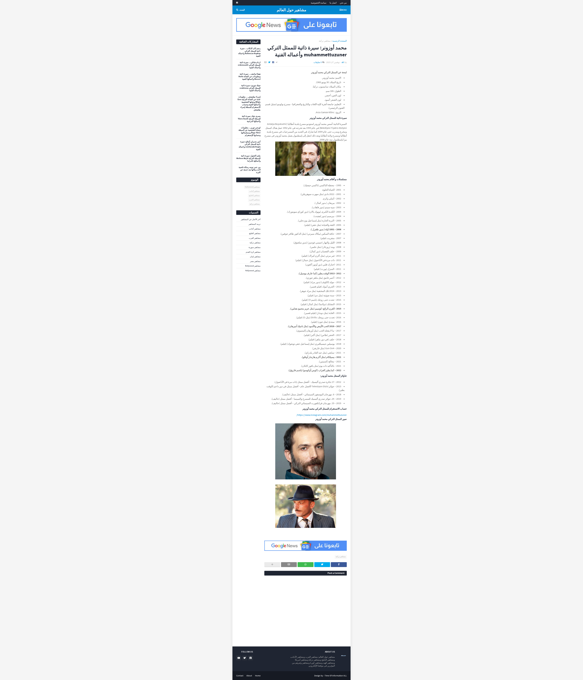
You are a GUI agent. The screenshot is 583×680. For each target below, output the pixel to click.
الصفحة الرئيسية (339, 40)
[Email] (265, 62)
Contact (239, 675)
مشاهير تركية (325, 40)
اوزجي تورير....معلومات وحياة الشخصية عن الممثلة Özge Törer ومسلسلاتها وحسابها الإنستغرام (250, 131)
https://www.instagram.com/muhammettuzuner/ (322, 414)
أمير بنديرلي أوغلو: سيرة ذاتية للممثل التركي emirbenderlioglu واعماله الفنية (250, 145)
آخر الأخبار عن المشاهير (251, 219)
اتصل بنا (333, 2)
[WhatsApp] (306, 564)
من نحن (343, 2)
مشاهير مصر (255, 261)
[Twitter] (269, 62)
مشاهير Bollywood (253, 266)
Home (258, 675)
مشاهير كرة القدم (253, 252)
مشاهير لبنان (255, 256)
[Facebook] (273, 62)
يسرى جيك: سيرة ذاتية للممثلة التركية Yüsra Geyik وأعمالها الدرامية (249, 119)
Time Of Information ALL (336, 675)
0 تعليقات (318, 62)
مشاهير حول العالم (291, 9)
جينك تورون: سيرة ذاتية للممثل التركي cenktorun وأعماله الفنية (250, 88)
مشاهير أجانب (254, 191)
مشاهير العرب (254, 199)
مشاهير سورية (255, 247)
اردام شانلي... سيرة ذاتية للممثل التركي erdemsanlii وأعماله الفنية (249, 65)
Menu (344, 10)
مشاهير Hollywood (252, 187)
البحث (242, 10)
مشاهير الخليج (254, 195)
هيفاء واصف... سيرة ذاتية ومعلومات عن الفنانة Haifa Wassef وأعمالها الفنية (250, 76)
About (249, 675)
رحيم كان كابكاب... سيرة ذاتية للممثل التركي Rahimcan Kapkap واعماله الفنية (249, 52)
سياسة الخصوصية (318, 2)
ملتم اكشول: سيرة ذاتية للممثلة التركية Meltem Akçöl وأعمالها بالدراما (248, 158)
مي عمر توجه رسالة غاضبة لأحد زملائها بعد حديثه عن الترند (250, 170)
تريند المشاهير (255, 224)
